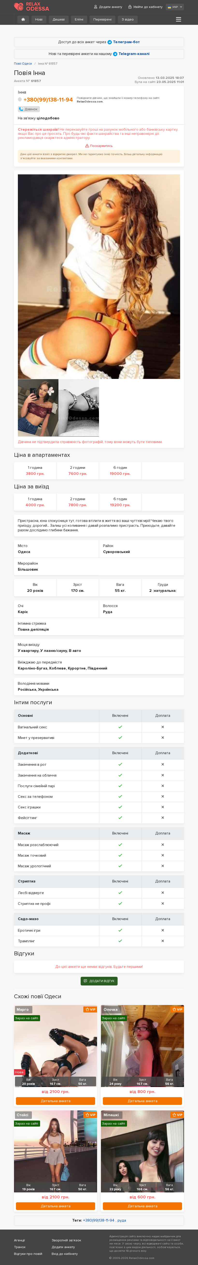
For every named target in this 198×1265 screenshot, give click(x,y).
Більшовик (28, 569)
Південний (97, 668)
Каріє (23, 611)
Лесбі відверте (31, 892)
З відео (128, 19)
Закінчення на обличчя (37, 775)
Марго (23, 1009)
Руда (107, 611)
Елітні (79, 19)
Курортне (77, 668)
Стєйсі (22, 1115)
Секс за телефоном (35, 796)
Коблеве (57, 668)
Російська (27, 689)
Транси (19, 1247)
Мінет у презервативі (36, 737)
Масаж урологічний (34, 866)
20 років (35, 590)
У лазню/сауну (53, 650)
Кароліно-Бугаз (32, 668)
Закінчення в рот (32, 764)
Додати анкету (110, 7)
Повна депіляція (33, 629)
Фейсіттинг (27, 817)
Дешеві (59, 19)
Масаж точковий (32, 855)
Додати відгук (101, 981)
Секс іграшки (29, 807)
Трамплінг (26, 941)
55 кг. (120, 590)
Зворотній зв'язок (66, 1240)
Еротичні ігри (29, 930)
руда (122, 1220)
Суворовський (116, 551)
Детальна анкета (56, 1101)
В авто (75, 650)
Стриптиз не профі (34, 903)
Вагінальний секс (32, 727)
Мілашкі (111, 1115)
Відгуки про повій (28, 1254)
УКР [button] (175, 7)
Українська (48, 689)
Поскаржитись (101, 146)
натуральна (165, 590)
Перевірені (102, 19)
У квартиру (28, 650)
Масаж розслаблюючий (38, 844)
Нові (38, 19)
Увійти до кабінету (148, 7)
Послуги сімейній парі (36, 786)
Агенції (19, 1240)
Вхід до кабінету (65, 1254)
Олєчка (111, 1009)
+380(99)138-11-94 (48, 99)
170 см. (77, 590)
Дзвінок (31, 109)
